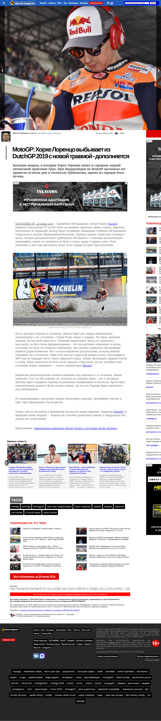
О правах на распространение (107, 656)
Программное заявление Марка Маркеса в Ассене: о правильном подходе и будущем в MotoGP (109, 565)
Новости (43, 2)
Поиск (70, 630)
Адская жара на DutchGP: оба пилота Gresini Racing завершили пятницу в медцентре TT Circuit (109, 529)
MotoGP (113, 223)
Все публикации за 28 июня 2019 (34, 576)
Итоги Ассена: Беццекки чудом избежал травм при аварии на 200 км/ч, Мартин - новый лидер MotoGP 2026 (43, 539)
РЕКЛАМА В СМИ (96, 3)
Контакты (84, 2)
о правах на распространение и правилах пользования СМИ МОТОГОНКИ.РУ (49, 610)
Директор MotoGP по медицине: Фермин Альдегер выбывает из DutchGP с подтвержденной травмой (109, 538)
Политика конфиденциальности (148, 656)
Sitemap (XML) (47, 633)
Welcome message (152, 660)
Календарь (73, 2)
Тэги (65, 2)
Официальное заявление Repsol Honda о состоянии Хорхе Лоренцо (75, 428)
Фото (59, 2)
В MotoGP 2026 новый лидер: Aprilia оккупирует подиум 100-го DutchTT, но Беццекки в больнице (42, 565)
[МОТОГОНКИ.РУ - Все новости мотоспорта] (23, 5)
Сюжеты (52, 2)
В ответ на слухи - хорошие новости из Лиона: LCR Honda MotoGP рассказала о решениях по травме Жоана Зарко (43, 557)
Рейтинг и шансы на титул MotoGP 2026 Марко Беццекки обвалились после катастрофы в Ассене (109, 556)
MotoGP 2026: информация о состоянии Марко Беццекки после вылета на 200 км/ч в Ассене (107, 547)
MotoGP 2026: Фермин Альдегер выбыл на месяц (42, 529)
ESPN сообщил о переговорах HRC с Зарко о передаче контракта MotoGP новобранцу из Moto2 (43, 547)
